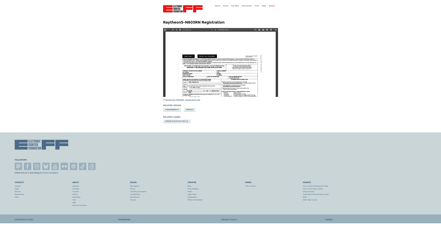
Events (190, 191)
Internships (76, 197)
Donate (272, 6)
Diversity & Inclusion (79, 205)
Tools (257, 6)
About (217, 6)
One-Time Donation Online (313, 189)
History (74, 194)
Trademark (124, 219)
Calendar (75, 186)
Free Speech (134, 186)
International (134, 197)
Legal (17, 189)
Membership (19, 194)
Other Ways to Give (310, 200)
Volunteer (75, 189)
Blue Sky (46, 166)
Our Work (235, 6)
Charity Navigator (50, 173)
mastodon (18, 166)
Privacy (189, 109)
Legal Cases (192, 194)
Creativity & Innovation (138, 191)
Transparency (172, 109)
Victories (75, 191)
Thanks (329, 219)
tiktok (82, 166)
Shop (264, 6)
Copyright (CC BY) (24, 219)
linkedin (73, 166)
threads (92, 166)
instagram (36, 166)
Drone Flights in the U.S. (176, 121)
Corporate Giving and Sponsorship (316, 194)
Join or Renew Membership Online (315, 186)
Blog (189, 186)
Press (17, 197)
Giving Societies (309, 191)
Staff (74, 202)
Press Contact (250, 186)
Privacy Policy (229, 219)
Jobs (74, 200)
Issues (225, 6)
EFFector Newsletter (195, 200)
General (17, 186)
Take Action (247, 6)
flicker (64, 166)
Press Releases (193, 189)
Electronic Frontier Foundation (183, 10)
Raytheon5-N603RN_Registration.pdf (182, 100)
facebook (27, 166)
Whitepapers (192, 197)
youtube (55, 166)
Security (18, 191)
